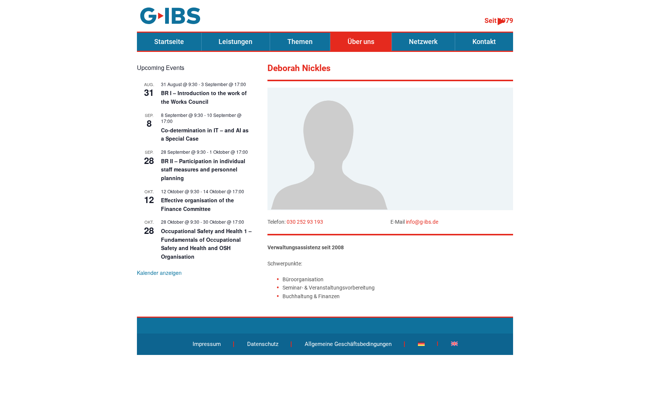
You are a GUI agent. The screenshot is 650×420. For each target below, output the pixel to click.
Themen (300, 41)
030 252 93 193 (305, 222)
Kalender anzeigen (159, 272)
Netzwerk (423, 41)
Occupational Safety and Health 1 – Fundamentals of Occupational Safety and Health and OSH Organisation (206, 243)
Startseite (169, 41)
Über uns (361, 41)
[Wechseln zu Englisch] (454, 344)
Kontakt (484, 41)
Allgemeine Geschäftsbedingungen (348, 344)
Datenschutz (262, 344)
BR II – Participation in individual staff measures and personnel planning (203, 169)
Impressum (207, 344)
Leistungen (235, 41)
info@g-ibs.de (422, 222)
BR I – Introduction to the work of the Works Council (204, 97)
